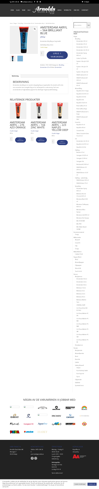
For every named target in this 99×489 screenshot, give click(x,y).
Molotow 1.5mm (81, 288)
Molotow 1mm (80, 291)
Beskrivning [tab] (15, 76)
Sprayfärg (78, 186)
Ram (23, 10)
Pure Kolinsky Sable (82, 370)
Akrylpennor (78, 276)
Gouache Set (80, 130)
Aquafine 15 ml (80, 124)
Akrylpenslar (78, 350)
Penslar (76, 348)
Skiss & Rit (78, 268)
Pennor (76, 274)
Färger (15, 23)
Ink (76, 139)
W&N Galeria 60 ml (82, 75)
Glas (18, 10)
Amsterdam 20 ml (29, 23)
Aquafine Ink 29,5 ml (82, 94)
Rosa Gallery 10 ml (81, 106)
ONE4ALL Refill (80, 305)
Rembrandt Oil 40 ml (82, 164)
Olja (76, 246)
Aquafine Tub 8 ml (81, 103)
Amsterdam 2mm (81, 282)
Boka (59, 10)
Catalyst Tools (79, 254)
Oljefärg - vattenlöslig (81, 178)
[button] (35, 29)
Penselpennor (79, 345)
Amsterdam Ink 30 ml (82, 50)
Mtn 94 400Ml (80, 221)
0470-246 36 (39, 449)
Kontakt (85, 10)
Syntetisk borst (79, 385)
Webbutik (67, 10)
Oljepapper (78, 265)
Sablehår (77, 382)
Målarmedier (77, 237)
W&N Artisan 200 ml (82, 180)
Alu (29, 10)
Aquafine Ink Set (81, 97)
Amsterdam (58, 67)
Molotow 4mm (80, 297)
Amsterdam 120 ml (81, 41)
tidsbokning (55, 459)
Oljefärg (77, 150)
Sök (89, 25)
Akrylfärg (20, 23)
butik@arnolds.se (39, 454)
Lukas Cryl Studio (81, 58)
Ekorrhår (77, 359)
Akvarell (77, 240)
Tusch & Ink (78, 271)
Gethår (77, 362)
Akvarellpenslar (79, 353)
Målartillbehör (78, 252)
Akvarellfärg (78, 88)
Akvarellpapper (79, 262)
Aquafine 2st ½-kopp (82, 91)
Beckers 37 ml (80, 152)
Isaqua (78, 367)
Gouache (77, 122)
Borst (76, 356)
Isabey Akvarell (79, 365)
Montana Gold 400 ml (82, 215)
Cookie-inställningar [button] (80, 484)
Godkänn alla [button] (92, 484)
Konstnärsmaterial (79, 232)
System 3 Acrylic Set (82, 72)
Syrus (78, 376)
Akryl (76, 259)
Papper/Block (77, 257)
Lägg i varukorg (57, 55)
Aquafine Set (80, 100)
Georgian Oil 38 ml (81, 158)
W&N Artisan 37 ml (81, 183)
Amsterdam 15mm (81, 279)
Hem (12, 10)
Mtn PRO (79, 224)
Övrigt (77, 234)
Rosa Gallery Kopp (81, 109)
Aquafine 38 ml (80, 127)
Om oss (76, 10)
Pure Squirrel (80, 373)
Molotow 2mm (80, 294)
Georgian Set (80, 161)
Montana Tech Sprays (82, 218)
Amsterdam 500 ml (82, 47)
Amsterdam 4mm (81, 285)
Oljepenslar (78, 379)
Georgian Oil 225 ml (82, 155)
